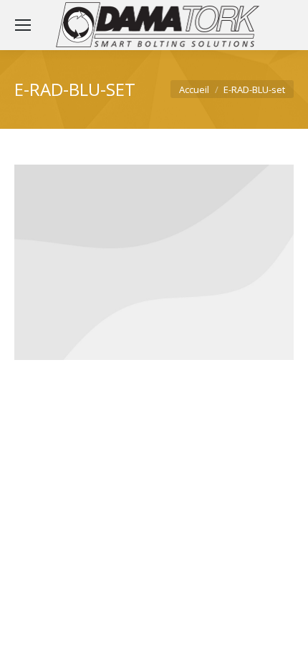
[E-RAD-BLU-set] (154, 262)
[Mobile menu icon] (23, 25)
